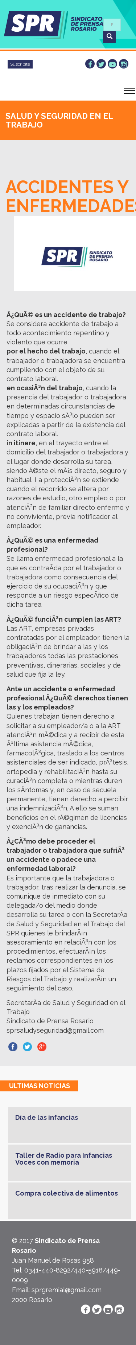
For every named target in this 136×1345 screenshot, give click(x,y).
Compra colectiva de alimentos (66, 1193)
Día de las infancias (46, 1117)
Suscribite (20, 64)
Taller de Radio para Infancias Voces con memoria (63, 1159)
